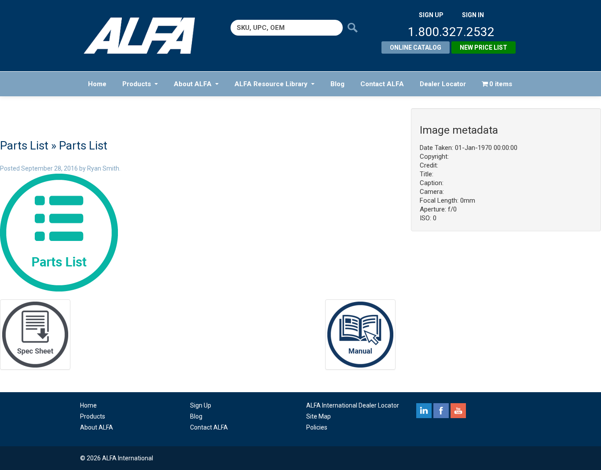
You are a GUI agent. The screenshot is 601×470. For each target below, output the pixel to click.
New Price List (483, 47)
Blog (337, 84)
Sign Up (200, 405)
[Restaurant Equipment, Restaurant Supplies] (145, 36)
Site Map (318, 416)
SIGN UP (431, 14)
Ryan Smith (103, 168)
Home (97, 84)
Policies (316, 427)
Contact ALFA (382, 84)
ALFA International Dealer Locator (352, 405)
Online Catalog (415, 47)
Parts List (24, 145)
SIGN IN (473, 14)
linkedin (424, 410)
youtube (458, 410)
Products (136, 84)
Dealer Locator (443, 84)
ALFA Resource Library (271, 84)
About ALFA (193, 84)
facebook (441, 410)
